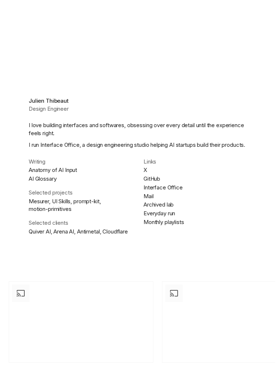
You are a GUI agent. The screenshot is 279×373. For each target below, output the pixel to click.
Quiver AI (40, 231)
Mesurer (39, 201)
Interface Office (60, 144)
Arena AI (63, 231)
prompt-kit (86, 201)
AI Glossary (42, 178)
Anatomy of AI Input (53, 169)
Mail (148, 196)
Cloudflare (115, 231)
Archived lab (158, 204)
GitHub (151, 178)
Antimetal (88, 231)
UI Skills (61, 201)
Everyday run (159, 213)
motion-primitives (50, 208)
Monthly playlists (163, 222)
